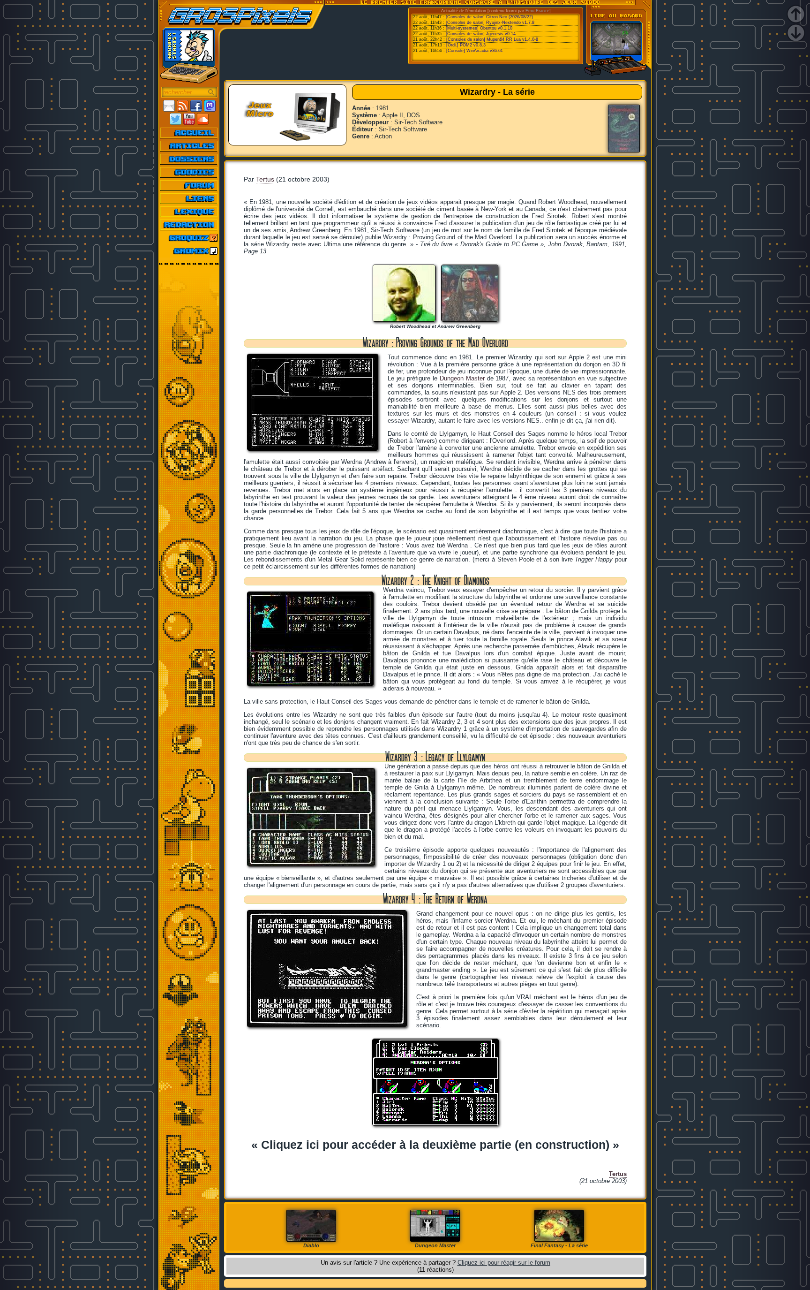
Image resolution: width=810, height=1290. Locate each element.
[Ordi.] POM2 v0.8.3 (466, 45)
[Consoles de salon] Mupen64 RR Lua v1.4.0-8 (492, 39)
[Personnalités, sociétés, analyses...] (189, 159)
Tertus (265, 179)
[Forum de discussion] (189, 185)
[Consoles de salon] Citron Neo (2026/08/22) (489, 17)
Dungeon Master (462, 378)
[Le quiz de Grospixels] (189, 237)
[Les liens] (189, 198)
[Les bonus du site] (189, 172)
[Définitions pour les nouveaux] (189, 211)
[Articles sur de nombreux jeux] (189, 145)
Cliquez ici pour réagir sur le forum (504, 1262)
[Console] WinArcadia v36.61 (474, 50)
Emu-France (537, 10)
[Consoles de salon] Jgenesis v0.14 (481, 33)
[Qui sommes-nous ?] (189, 224)
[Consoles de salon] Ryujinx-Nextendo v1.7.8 (490, 22)
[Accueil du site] (189, 132)
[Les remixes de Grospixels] (189, 251)
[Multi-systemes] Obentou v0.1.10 (479, 28)
